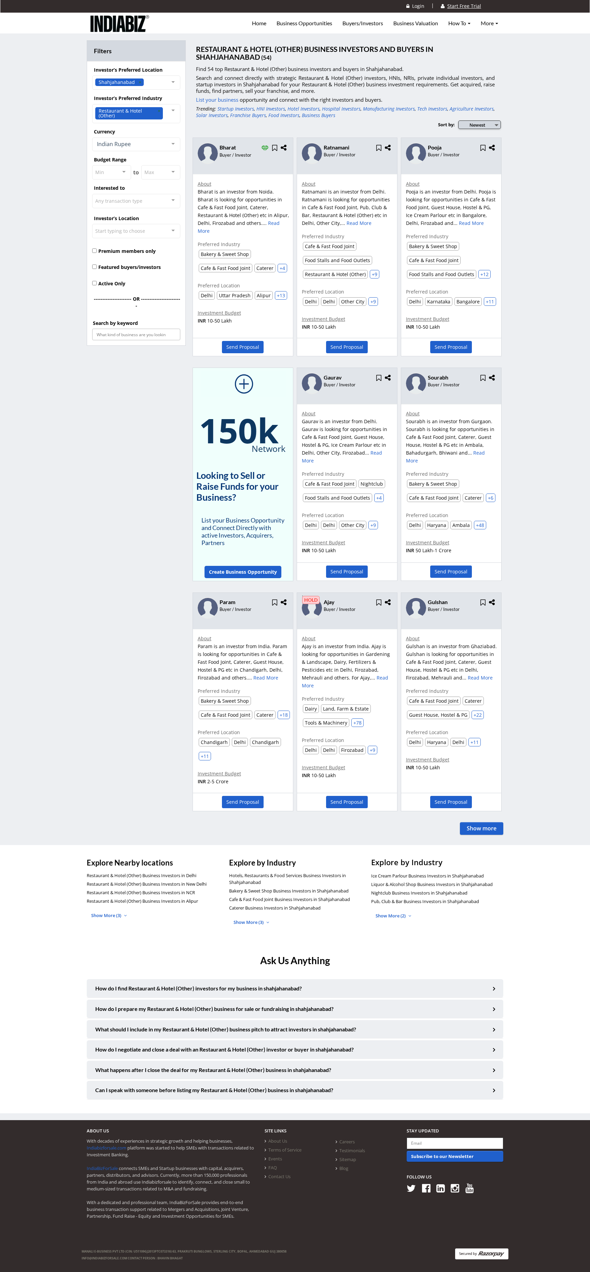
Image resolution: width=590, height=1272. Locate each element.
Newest (477, 125)
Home (259, 23)
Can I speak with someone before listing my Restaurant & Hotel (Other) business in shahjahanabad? (214, 1090)
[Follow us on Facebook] (428, 1188)
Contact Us (279, 1176)
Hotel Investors (303, 108)
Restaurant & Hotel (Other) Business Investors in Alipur (142, 901)
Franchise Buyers (248, 115)
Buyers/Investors (362, 23)
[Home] (120, 29)
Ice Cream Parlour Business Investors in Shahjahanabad (427, 876)
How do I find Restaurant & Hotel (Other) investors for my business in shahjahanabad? (198, 988)
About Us (277, 1141)
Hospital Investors (341, 108)
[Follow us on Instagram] (457, 1188)
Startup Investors (235, 108)
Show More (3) (106, 915)
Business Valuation (415, 23)
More (488, 23)
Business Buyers (318, 115)
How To (457, 23)
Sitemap (347, 1159)
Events (275, 1159)
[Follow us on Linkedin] (443, 1188)
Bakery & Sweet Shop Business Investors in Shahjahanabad (289, 891)
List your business (218, 99)
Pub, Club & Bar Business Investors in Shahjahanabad (425, 901)
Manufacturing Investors (389, 108)
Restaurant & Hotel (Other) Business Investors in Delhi (141, 875)
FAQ (272, 1167)
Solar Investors (212, 115)
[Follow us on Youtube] (472, 1188)
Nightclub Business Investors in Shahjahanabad (419, 893)
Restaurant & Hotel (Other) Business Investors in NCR (141, 892)
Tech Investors (432, 108)
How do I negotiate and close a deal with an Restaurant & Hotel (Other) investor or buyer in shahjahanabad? (224, 1049)
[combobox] (136, 82)
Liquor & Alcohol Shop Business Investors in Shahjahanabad (432, 884)
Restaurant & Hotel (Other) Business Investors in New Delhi (147, 884)
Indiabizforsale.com (106, 1148)
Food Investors (283, 115)
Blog (343, 1168)
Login (416, 6)
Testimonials (352, 1150)
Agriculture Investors (472, 108)
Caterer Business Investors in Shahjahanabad (275, 908)
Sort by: (446, 125)
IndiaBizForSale (102, 1168)
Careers (347, 1142)
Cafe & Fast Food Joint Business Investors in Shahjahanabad (289, 899)
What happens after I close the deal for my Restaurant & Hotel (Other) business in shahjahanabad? (213, 1070)
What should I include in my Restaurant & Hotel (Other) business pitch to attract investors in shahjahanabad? (225, 1029)
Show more (481, 828)
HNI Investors (270, 108)
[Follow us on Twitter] (414, 1188)
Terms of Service (284, 1150)
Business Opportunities (304, 23)
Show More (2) (391, 916)
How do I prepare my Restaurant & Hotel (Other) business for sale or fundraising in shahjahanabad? (214, 1008)
